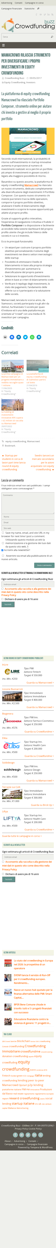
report (5, 1098)
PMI (24, 1089)
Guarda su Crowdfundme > (39, 731)
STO (36, 1104)
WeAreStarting (22, 1108)
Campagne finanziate (11, 8)
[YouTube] (40, 14)
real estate (18, 1093)
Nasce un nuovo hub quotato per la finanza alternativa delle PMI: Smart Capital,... (33, 993)
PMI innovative (32, 1089)
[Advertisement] (28, 917)
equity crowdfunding (15, 441)
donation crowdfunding (15, 1056)
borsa (33, 1041)
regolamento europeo (44, 1093)
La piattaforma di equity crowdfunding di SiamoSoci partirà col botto (37, 378)
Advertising (6, 2)
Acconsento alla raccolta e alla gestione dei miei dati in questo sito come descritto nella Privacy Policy (26, 592)
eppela (31, 1056)
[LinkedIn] (49, 14)
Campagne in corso (34, 2)
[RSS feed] (53, 14)
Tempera (34, 1147)
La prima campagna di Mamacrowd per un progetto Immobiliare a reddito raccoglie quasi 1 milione (12, 379)
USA (43, 1104)
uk (39, 1103)
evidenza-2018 (41, 1070)
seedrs (42, 1099)
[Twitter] (45, 14)
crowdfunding (16, 1046)
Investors (30, 82)
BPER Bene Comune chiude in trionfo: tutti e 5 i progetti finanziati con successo (33, 1008)
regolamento (29, 1094)
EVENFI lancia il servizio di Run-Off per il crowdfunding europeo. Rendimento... (32, 979)
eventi (33, 1070)
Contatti (18, 2)
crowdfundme (30, 1051)
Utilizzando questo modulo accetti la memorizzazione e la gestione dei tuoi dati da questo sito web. (28, 543)
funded (14, 1076)
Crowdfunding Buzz (14, 78)
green (20, 1075)
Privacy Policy (21, 1128)
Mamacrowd (33, 441)
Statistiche (29, 8)
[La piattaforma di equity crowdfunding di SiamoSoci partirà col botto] (38, 366)
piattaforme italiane (11, 1089)
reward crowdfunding (24, 1098)
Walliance (12, 1108)
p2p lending (35, 1085)
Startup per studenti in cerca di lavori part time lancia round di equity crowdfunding (14, 462)
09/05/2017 (36, 78)
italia (38, 1075)
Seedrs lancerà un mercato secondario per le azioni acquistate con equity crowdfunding (42, 462)
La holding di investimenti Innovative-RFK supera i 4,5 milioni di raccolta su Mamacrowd (12, 418)
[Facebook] (36, 14)
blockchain (23, 1041)
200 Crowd (6, 1041)
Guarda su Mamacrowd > (40, 682)
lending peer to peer (31, 1080)
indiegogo (30, 1076)
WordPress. (47, 1147)
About (8, 1141)
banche (14, 1041)
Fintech (6, 1075)
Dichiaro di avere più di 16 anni (21, 599)
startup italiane (23, 1103)
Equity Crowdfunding (14, 82)
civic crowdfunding (42, 1041)
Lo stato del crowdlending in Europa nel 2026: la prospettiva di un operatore (33, 964)
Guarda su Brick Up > (42, 805)
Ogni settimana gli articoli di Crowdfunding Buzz (27, 579)
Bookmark (10, 445)
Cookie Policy (34, 1128)
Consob (5, 1046)
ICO (24, 1076)
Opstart (23, 1085)
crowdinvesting (46, 1052)
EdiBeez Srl (27, 1125)
